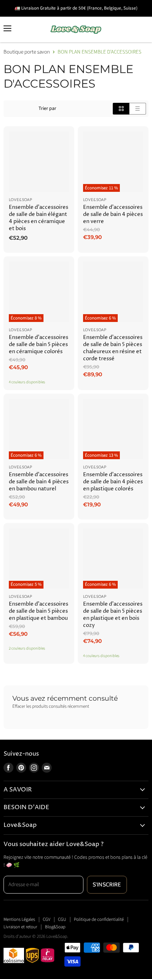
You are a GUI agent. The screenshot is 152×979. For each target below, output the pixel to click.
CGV (46, 919)
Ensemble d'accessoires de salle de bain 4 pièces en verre (113, 214)
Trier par (47, 108)
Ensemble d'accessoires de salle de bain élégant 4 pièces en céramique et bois (38, 218)
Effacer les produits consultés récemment (50, 706)
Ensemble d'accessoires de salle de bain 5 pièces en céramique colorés (38, 344)
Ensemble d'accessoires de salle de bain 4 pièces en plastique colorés (113, 482)
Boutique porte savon (27, 52)
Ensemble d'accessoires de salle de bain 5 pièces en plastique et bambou (38, 611)
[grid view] (121, 108)
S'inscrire (107, 884)
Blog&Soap (55, 927)
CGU (62, 919)
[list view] (137, 108)
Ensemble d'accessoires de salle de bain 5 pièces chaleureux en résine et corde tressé (112, 348)
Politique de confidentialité (99, 919)
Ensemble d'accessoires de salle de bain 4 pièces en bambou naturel (39, 482)
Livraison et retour (20, 927)
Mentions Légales (19, 919)
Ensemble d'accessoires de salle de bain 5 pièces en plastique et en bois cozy (112, 614)
